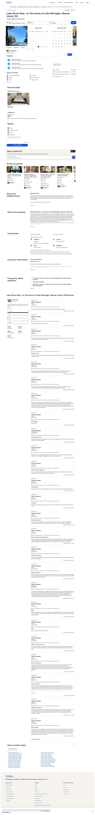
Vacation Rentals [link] (13, 6)
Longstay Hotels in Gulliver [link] (14, 752)
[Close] (92, 811)
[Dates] (37, 22)
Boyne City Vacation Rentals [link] (14, 763)
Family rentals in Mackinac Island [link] (48, 758)
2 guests (54, 23)
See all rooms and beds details (14, 137)
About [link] (35, 785)
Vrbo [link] (64, 785)
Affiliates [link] (36, 789)
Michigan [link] (30, 6)
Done (69, 54)
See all (8, 82)
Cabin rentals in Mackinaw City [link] (47, 753)
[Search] (73, 157)
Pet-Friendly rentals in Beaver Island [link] (48, 760)
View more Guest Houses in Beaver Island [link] (39, 202)
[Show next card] (75, 178)
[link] (73, 10)
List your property (69, 2)
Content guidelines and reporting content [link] (42, 805)
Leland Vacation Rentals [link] (46, 763)
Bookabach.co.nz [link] (66, 791)
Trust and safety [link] (9, 789)
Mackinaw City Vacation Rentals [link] (47, 761)
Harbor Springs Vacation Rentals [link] (48, 762)
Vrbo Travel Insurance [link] (10, 798)
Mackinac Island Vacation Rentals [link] (48, 766)
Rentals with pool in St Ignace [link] (14, 761)
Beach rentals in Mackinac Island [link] (15, 753)
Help (76, 2)
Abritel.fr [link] (65, 787)
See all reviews (36, 739)
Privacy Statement (45, 810)
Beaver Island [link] (43, 6)
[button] (47, 34)
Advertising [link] (8, 800)
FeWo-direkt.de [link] (66, 789)
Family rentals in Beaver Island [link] (14, 758)
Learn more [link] (9, 309)
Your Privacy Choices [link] (38, 802)
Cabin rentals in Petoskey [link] (46, 755)
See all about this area (57, 76)
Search (73, 22)
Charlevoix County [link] (36, 6)
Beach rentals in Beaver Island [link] (47, 752)
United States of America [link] (22, 6)
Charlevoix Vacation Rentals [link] (14, 762)
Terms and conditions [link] (38, 796)
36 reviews (14, 301)
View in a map (56, 65)
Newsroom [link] (36, 791)
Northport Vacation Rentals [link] (14, 765)
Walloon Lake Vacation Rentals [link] (14, 766)
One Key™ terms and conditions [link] (40, 794)
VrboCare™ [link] (8, 787)
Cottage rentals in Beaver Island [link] (15, 757)
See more (32, 205)
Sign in (87, 2)
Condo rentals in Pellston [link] (46, 756)
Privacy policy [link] (37, 798)
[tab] (12, 748)
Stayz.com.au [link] (65, 794)
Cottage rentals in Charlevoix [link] (47, 757)
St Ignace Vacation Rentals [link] (14, 767)
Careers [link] (35, 787)
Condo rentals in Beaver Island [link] (14, 756)
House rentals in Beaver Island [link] (14, 760)
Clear (64, 54)
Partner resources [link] (9, 791)
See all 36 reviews (10, 52)
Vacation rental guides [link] (10, 794)
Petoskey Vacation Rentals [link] (46, 765)
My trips (82, 2)
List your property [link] (9, 785)
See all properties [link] (12, 10)
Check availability (17, 145)
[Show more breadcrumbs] (8, 7)
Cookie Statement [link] (37, 800)
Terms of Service (6, 812)
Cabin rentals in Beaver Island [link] (14, 755)
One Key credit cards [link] (10, 796)
